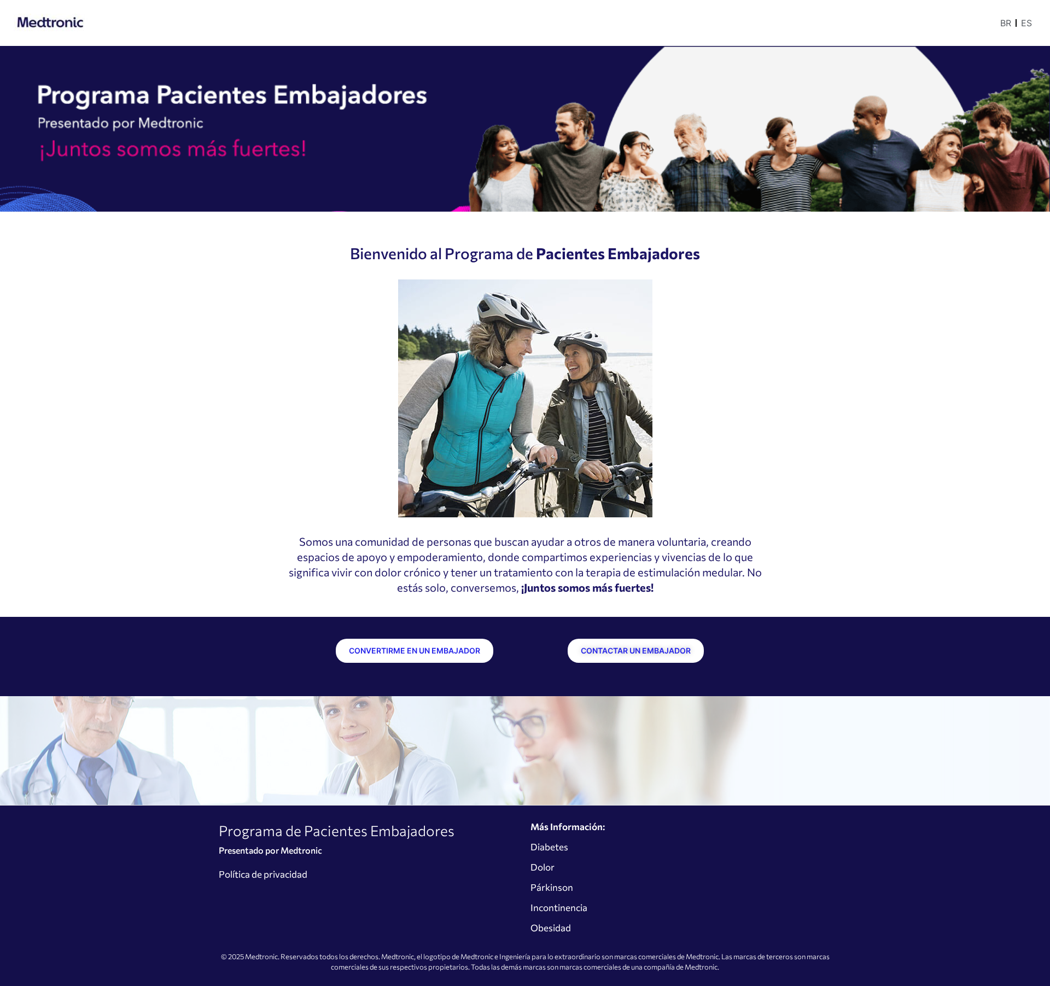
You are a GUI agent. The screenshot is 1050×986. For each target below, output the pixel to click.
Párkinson (551, 887)
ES (1026, 22)
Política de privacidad (263, 874)
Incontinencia (558, 907)
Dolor (542, 867)
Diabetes (549, 847)
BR (1005, 22)
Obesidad (550, 928)
